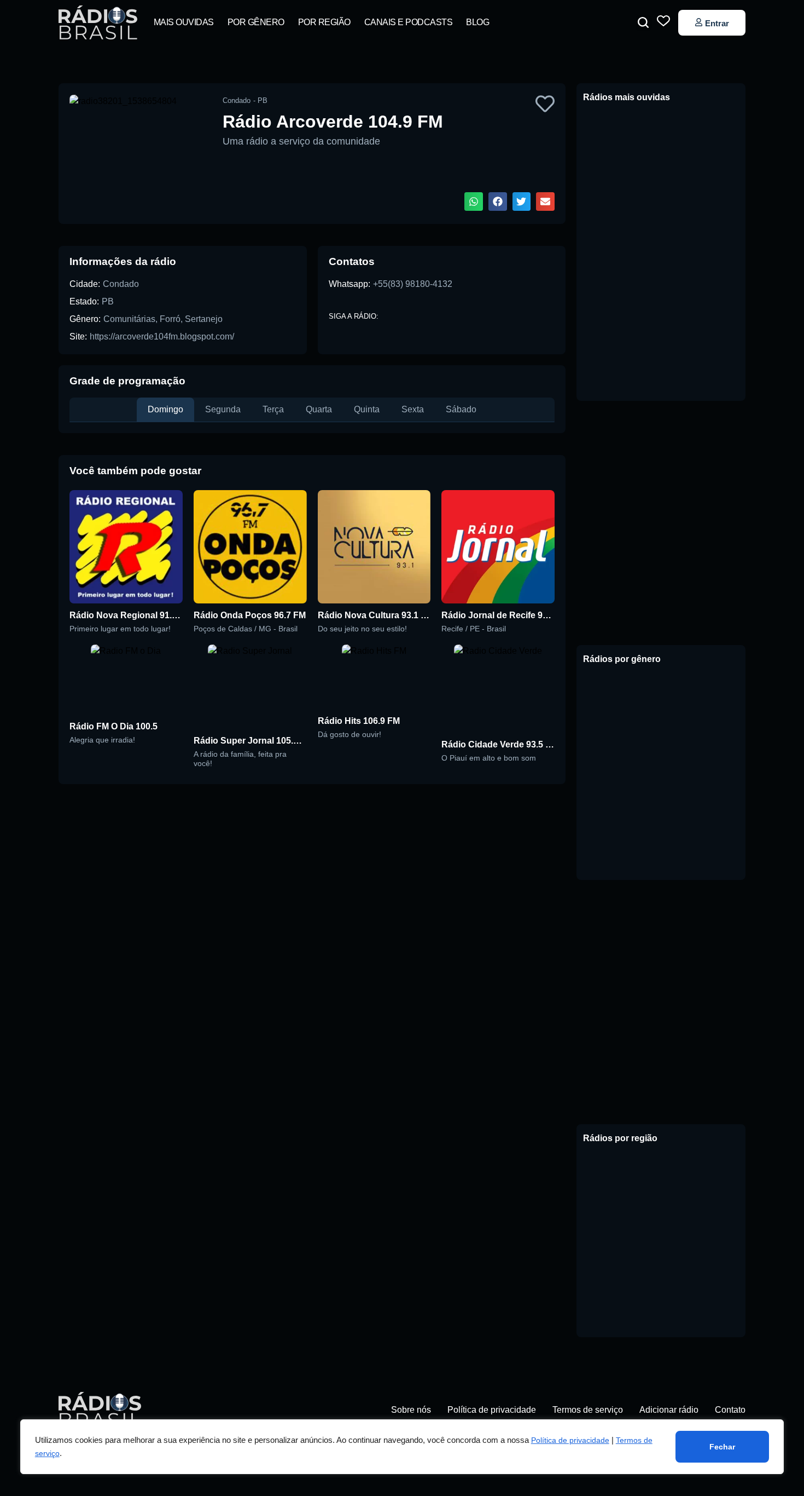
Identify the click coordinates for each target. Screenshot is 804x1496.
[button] (643, 22)
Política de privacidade (570, 1440)
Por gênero (256, 22)
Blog (477, 22)
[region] (402, 1446)
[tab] (165, 410)
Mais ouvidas (184, 22)
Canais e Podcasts (408, 22)
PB (108, 301)
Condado (121, 284)
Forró (170, 319)
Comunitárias (129, 319)
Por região (324, 22)
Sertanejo (204, 319)
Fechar (722, 1446)
